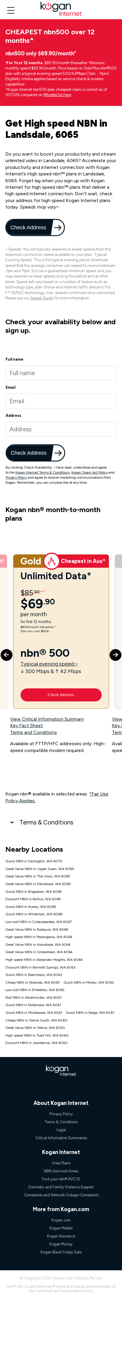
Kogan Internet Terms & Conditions (42, 472)
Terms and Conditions (33, 732)
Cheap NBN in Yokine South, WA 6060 (36, 1020)
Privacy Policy (16, 477)
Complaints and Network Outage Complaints (61, 1195)
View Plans (61, 1163)
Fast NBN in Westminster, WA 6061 (33, 997)
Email (10, 387)
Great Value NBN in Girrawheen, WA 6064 (39, 952)
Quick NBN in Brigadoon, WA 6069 (33, 892)
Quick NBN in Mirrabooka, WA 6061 (33, 1013)
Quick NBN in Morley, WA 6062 (88, 982)
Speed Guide (41, 298)
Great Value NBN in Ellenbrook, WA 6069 (38, 884)
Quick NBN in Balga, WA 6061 (90, 1013)
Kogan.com (61, 1220)
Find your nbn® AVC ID (61, 1179)
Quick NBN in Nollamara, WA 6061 (33, 1005)
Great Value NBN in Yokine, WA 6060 (35, 1028)
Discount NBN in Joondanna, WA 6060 (36, 1043)
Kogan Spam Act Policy (89, 472)
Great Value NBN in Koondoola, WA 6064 (37, 945)
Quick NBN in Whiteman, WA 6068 (33, 914)
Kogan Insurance (61, 1236)
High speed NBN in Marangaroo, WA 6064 (38, 937)
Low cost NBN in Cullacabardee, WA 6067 (38, 922)
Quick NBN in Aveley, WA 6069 (30, 907)
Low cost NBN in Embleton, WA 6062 (35, 990)
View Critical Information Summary (47, 719)
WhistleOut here (57, 95)
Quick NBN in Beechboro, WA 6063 (33, 975)
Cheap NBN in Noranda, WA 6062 (32, 982)
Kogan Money (61, 1244)
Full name (14, 359)
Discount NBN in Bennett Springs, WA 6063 (40, 967)
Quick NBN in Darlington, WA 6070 (33, 861)
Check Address (28, 227)
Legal (61, 1130)
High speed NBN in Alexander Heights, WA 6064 (44, 960)
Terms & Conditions (46, 822)
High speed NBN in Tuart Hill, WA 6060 (37, 1035)
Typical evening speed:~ (49, 664)
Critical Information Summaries (61, 1138)
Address (13, 415)
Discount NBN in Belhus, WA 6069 (33, 899)
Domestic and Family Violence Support (61, 1187)
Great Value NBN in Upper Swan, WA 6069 (39, 869)
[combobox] (61, 429)
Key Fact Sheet (26, 725)
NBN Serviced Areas (61, 1171)
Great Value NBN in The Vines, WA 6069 (37, 876)
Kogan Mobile (61, 1228)
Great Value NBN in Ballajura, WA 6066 (36, 929)
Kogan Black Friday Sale (61, 1252)
